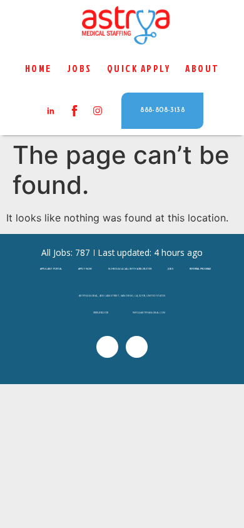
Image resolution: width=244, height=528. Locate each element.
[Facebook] (137, 347)
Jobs (79, 68)
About (202, 68)
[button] (162, 110)
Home (38, 68)
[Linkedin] (107, 347)
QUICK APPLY (139, 68)
